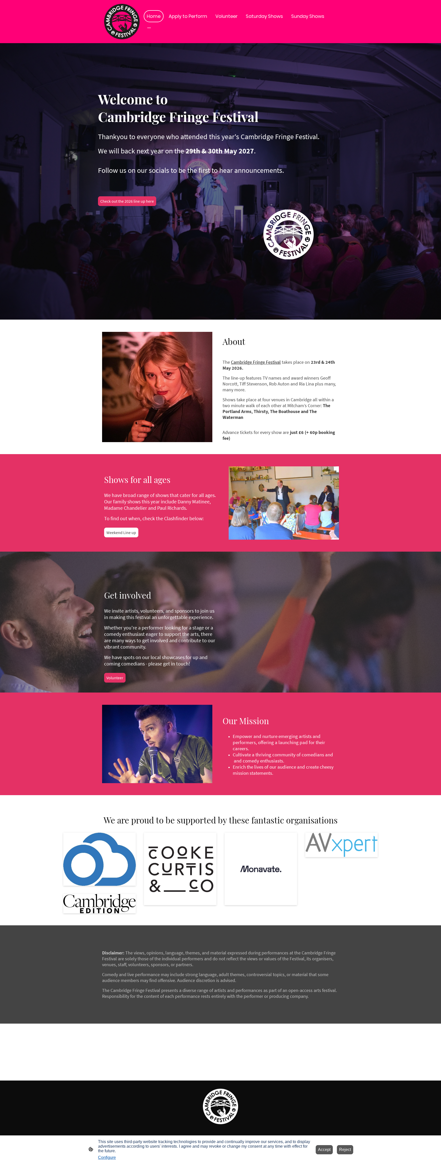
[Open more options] (149, 27)
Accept (324, 1149)
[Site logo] (122, 21)
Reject (345, 1149)
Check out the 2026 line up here (127, 201)
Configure (107, 1157)
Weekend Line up (121, 532)
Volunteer (114, 677)
